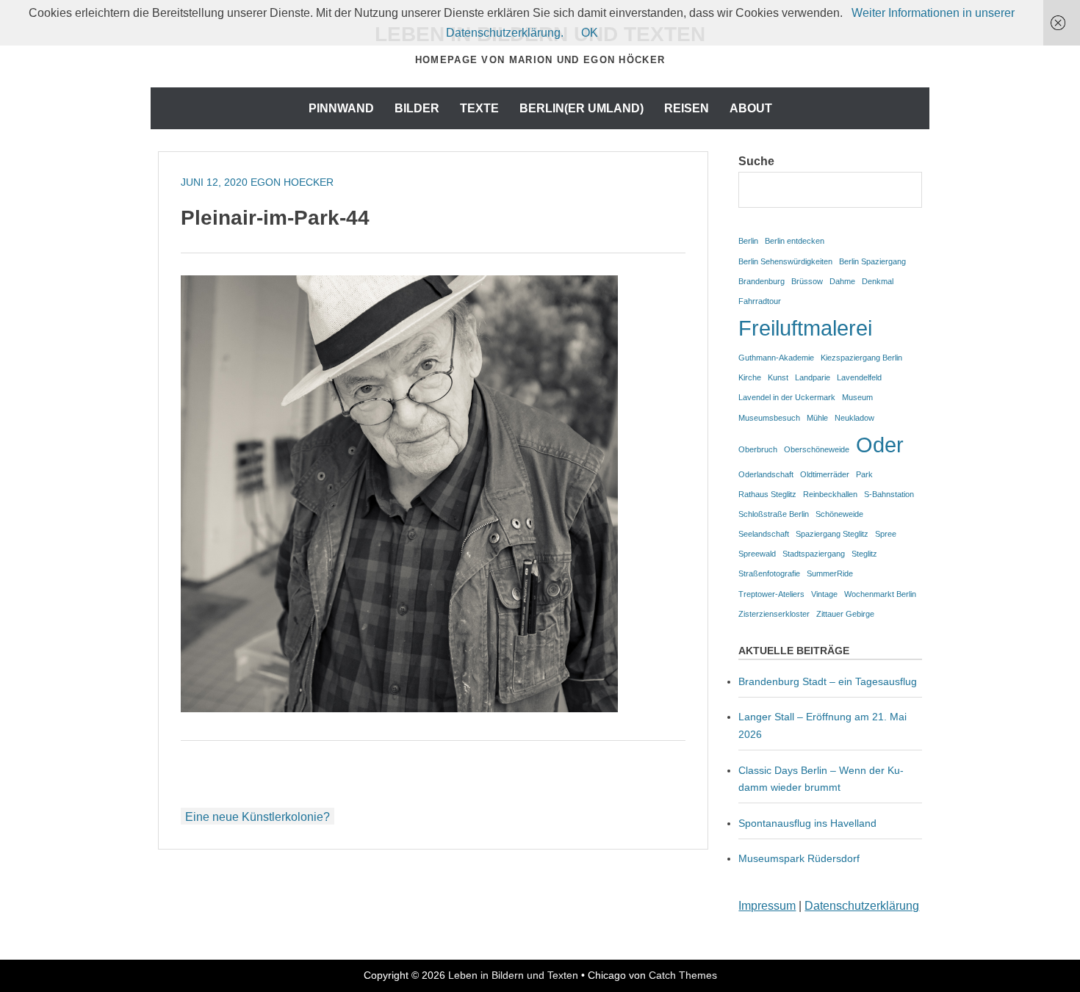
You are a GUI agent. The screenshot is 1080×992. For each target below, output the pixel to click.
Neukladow (854, 417)
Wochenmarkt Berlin (880, 594)
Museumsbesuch (769, 417)
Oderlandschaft (765, 474)
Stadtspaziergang (813, 553)
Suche (756, 161)
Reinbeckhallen (830, 494)
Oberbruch (757, 449)
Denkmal (877, 281)
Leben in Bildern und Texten (513, 975)
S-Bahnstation (889, 494)
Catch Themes (683, 975)
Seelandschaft (763, 533)
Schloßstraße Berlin (773, 514)
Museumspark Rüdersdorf (800, 858)
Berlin (748, 240)
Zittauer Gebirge (845, 613)
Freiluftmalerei (805, 328)
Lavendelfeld (859, 377)
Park (864, 474)
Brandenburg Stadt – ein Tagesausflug (827, 681)
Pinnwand (341, 108)
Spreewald (757, 553)
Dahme (842, 281)
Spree (885, 533)
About (751, 108)
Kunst (778, 377)
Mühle (817, 417)
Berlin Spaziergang (872, 261)
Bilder (417, 108)
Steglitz (864, 553)
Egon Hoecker (292, 182)
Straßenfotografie (769, 573)
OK (589, 32)
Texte (479, 108)
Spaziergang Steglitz (832, 533)
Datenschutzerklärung (861, 905)
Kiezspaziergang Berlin (861, 357)
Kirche (749, 377)
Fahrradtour (759, 301)
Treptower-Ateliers (771, 594)
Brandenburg (761, 281)
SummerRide (830, 573)
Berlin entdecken (794, 240)
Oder (880, 444)
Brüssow (807, 281)
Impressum (767, 905)
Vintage (824, 594)
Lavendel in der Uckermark (786, 397)
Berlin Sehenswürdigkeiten (785, 261)
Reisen (686, 108)
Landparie (812, 377)
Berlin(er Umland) (581, 108)
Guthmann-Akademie (776, 357)
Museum (857, 397)
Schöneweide (839, 514)
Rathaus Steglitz (767, 494)
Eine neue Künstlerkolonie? (257, 817)
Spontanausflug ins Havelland (807, 823)
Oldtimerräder (824, 474)
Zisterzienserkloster (774, 613)
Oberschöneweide (816, 449)
